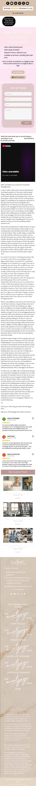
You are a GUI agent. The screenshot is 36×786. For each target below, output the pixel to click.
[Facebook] (11, 594)
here (6, 408)
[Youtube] (11, 3)
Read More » (18, 498)
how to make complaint (14, 721)
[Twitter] (24, 594)
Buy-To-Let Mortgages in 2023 (18, 519)
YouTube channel (18, 138)
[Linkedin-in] (15, 3)
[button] (18, 8)
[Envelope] (27, 3)
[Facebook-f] (7, 3)
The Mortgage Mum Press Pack (18, 493)
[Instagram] (19, 3)
